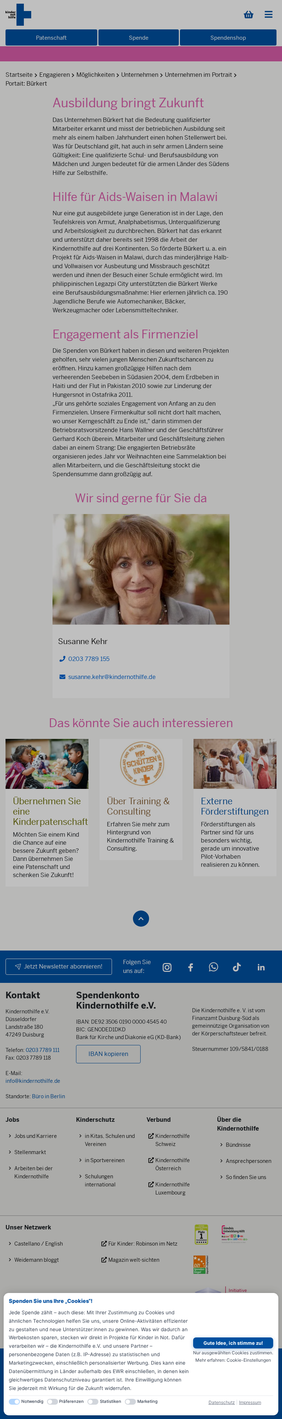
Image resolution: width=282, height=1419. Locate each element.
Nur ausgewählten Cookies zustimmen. (233, 1352)
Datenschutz (222, 1402)
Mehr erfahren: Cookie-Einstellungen (233, 1360)
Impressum (250, 1402)
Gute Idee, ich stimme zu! (233, 1343)
